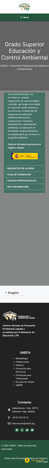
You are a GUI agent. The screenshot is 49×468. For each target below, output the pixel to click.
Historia (19, 365)
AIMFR (19, 385)
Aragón (13, 292)
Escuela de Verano (25, 382)
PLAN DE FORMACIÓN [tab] (19, 174)
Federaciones (22, 362)
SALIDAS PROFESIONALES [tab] (21, 180)
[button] (24, 293)
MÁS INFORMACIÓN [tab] (17, 187)
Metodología (22, 358)
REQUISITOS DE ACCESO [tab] (20, 168)
